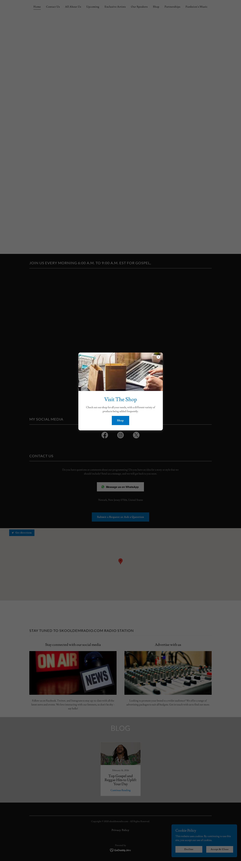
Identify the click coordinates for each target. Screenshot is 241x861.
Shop (120, 420)
